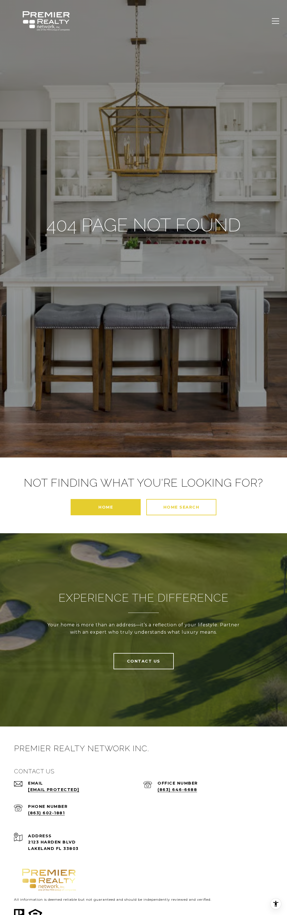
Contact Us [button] (143, 661)
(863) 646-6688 (177, 789)
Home (105, 507)
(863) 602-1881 (46, 812)
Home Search (181, 507)
